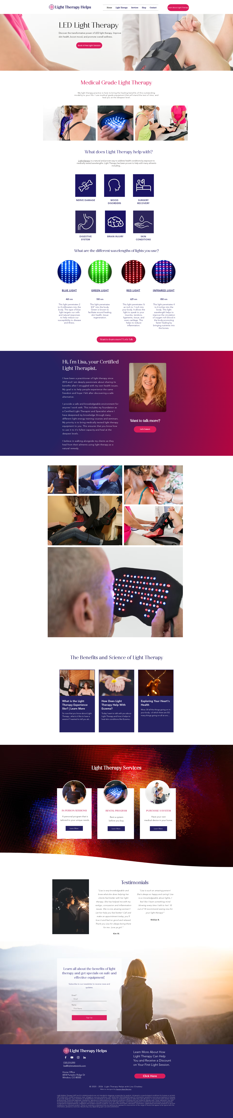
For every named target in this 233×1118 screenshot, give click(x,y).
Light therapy (84, 160)
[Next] (220, 905)
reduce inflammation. (134, 324)
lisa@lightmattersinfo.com (74, 1066)
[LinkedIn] (84, 1057)
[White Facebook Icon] (65, 1057)
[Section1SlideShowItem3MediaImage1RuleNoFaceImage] (119, 935)
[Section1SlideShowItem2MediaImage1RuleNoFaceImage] (116, 935)
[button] (89, 45)
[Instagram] (78, 1057)
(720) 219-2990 (69, 1062)
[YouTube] (72, 1057)
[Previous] (13, 905)
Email (74, 995)
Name (74, 1005)
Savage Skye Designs (123, 1089)
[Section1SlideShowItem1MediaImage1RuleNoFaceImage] (113, 935)
